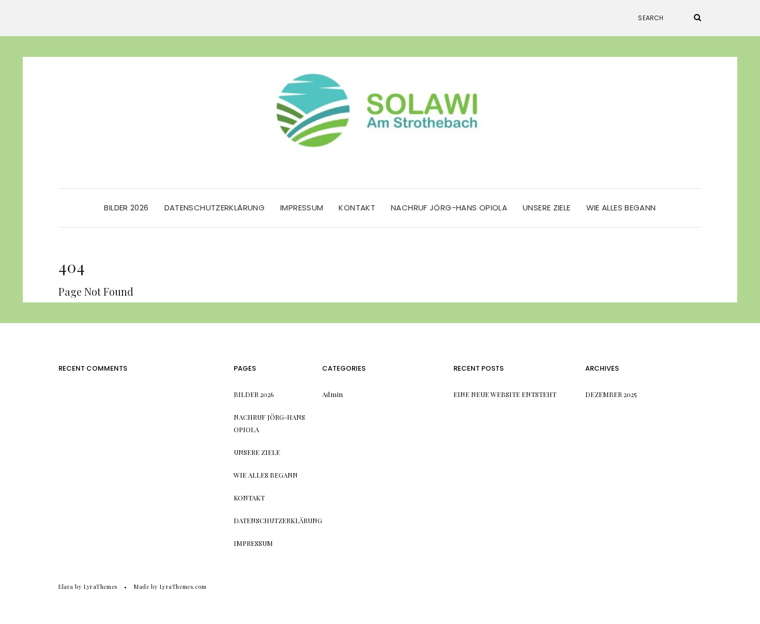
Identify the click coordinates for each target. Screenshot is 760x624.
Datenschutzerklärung (214, 207)
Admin (332, 394)
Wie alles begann (621, 207)
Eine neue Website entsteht (504, 394)
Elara (65, 586)
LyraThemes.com (183, 586)
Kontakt (357, 207)
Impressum (301, 207)
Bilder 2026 (126, 207)
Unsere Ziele (547, 207)
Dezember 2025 (611, 394)
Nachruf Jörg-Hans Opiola (449, 207)
